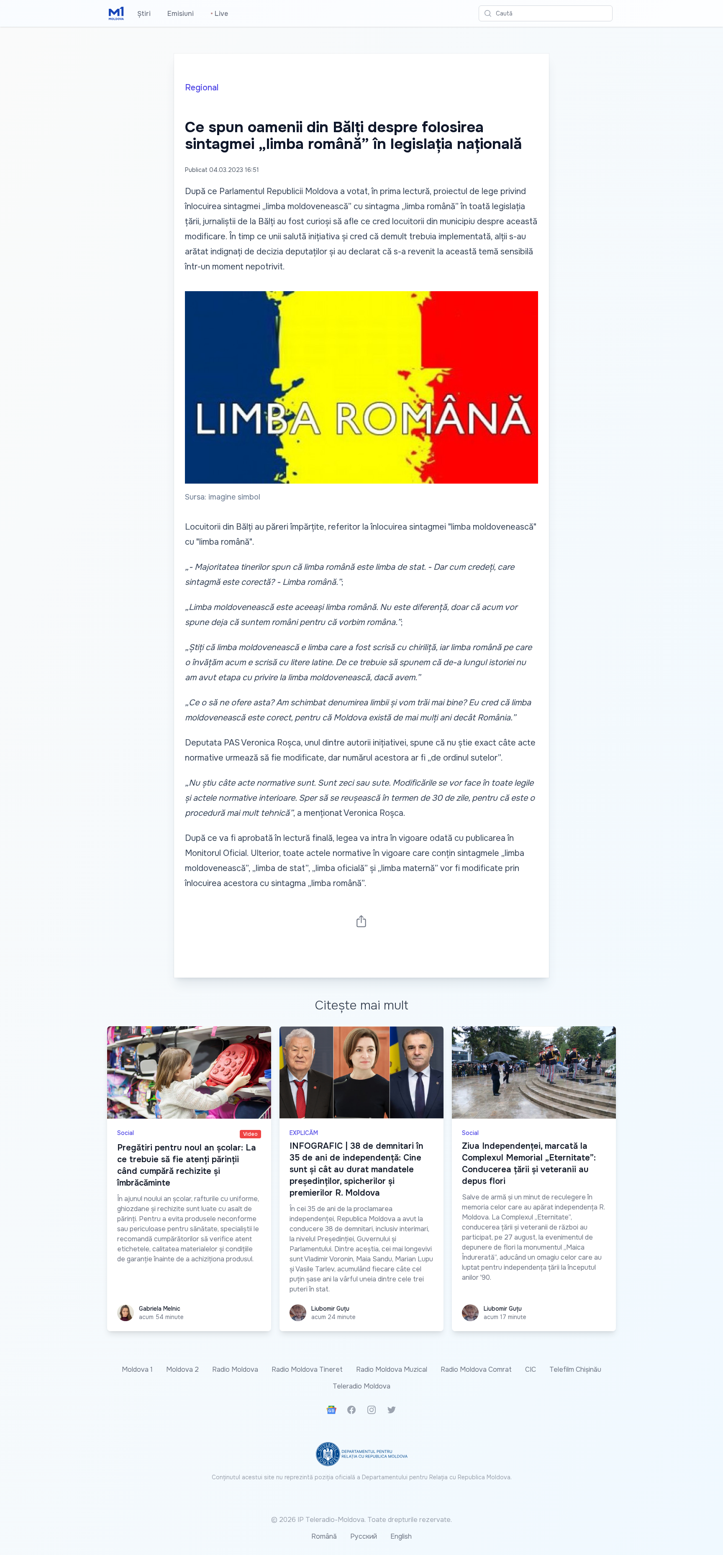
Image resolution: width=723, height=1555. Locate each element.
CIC (530, 1369)
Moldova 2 (182, 1369)
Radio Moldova (235, 1369)
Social (125, 1133)
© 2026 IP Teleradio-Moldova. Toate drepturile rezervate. (361, 1519)
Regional (201, 87)
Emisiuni (180, 13)
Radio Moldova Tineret (307, 1369)
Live (219, 13)
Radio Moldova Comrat (476, 1369)
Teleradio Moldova (361, 1386)
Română (324, 1536)
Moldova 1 (137, 1369)
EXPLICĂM (304, 1133)
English (401, 1536)
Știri (144, 13)
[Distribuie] (361, 921)
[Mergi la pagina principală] (116, 13)
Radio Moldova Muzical (391, 1369)
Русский (363, 1536)
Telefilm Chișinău (575, 1369)
